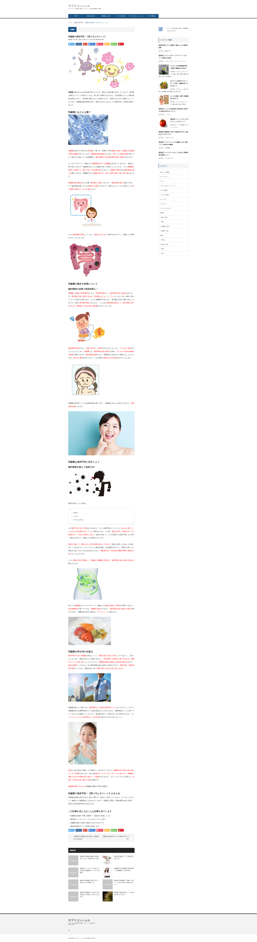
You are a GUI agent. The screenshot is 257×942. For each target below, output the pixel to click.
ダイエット (164, 204)
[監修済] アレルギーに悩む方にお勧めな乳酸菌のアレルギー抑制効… (89, 870)
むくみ (178, 102)
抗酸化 (184, 74)
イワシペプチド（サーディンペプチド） (176, 61)
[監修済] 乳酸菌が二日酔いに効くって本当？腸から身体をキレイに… (124, 882)
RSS (69, 930)
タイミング (163, 199)
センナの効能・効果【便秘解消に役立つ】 (179, 97)
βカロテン (179, 89)
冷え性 (180, 104)
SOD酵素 (167, 148)
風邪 (102, 39)
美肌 (94, 39)
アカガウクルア (169, 137)
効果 (84, 39)
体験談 (162, 213)
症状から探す (91, 16)
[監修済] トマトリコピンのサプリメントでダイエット (179, 120)
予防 (73, 39)
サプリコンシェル (79, 6)
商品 (162, 222)
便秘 (173, 104)
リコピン (175, 127)
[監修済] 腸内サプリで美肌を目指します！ (85, 826)
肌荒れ (184, 104)
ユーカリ (168, 114)
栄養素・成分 (165, 231)
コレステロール (169, 158)
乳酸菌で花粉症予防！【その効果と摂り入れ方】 (116, 838)
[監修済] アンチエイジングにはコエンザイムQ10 (87, 819)
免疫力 (80, 39)
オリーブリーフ (164, 176)
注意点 (163, 240)
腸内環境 (98, 39)
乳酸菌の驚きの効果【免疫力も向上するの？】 (87, 823)
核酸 (161, 235)
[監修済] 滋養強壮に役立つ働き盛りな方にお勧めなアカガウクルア (173, 133)
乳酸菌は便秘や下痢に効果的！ (97, 786)
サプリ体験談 (151, 16)
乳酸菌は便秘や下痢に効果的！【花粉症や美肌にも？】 (90, 816)
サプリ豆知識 (121, 16)
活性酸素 (164, 91)
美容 (176, 91)
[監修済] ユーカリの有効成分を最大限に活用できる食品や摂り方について (173, 110)
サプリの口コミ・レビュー (136, 16)
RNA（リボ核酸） (165, 172)
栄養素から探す (106, 16)
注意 (91, 39)
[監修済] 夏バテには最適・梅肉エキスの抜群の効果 (173, 46)
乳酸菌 (76, 22)
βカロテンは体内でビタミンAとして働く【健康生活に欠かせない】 (179, 83)
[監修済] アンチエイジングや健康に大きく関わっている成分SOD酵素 (173, 143)
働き (76, 39)
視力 (179, 91)
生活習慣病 (168, 76)
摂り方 (87, 39)
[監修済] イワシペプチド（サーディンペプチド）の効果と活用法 (173, 57)
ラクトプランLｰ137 (165, 208)
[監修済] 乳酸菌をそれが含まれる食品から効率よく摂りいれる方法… (89, 894)
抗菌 (181, 74)
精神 (162, 249)
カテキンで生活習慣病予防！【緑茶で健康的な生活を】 (179, 67)
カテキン (179, 71)
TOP (75, 16)
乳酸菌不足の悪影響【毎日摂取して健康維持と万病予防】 (86, 838)
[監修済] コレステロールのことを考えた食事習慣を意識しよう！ (173, 154)
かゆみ (184, 89)
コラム (162, 181)
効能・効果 (176, 74)
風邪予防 (80, 22)
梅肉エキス (168, 51)
